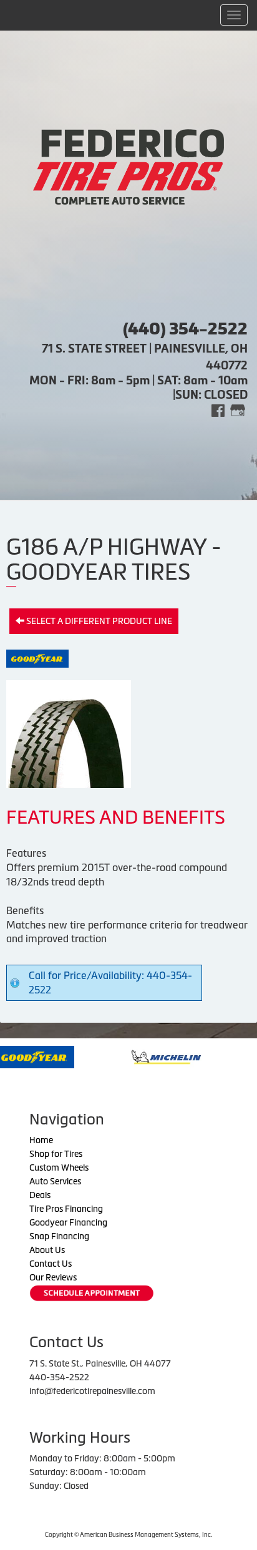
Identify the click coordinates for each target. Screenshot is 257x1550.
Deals (40, 1195)
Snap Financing (59, 1236)
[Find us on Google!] (237, 409)
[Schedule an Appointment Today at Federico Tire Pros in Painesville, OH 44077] (91, 1293)
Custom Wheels (59, 1167)
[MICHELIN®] (136, 1055)
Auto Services (55, 1181)
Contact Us (50, 1264)
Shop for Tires (55, 1154)
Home (41, 1140)
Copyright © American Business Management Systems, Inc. (128, 1534)
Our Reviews (53, 1277)
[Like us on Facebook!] (218, 409)
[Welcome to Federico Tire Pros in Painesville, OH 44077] (128, 165)
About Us (47, 1250)
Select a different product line (98, 621)
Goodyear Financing (68, 1222)
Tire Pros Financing (66, 1209)
